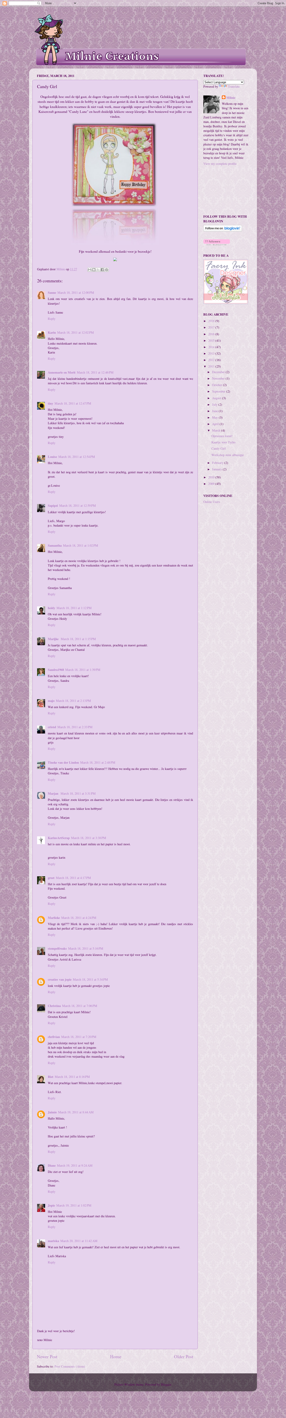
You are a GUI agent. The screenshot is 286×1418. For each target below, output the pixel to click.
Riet (50, 1076)
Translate (234, 86)
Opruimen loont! (222, 436)
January (217, 469)
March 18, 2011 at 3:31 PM (78, 793)
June (215, 411)
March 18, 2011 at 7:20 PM (78, 1037)
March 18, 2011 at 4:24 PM (78, 918)
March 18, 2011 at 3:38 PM (88, 838)
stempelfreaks (57, 948)
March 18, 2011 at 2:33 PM (75, 727)
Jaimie (52, 1112)
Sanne (52, 292)
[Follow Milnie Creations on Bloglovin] (222, 230)
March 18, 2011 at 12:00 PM (75, 292)
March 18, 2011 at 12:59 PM (77, 505)
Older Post (183, 1357)
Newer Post (47, 1357)
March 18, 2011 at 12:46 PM (95, 372)
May (215, 417)
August (217, 398)
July (215, 404)
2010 (211, 477)
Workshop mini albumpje (227, 455)
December (219, 372)
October (217, 385)
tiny (50, 403)
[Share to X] (98, 269)
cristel (52, 727)
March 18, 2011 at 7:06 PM (79, 1006)
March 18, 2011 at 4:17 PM (73, 878)
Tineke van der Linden (63, 762)
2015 (211, 340)
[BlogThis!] (94, 269)
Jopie (51, 1205)
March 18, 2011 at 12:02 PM (75, 332)
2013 (211, 353)
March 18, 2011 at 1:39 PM (82, 670)
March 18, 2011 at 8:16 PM (72, 1077)
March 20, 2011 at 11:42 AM (78, 1241)
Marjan (53, 793)
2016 (211, 334)
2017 (211, 327)
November (219, 378)
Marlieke (54, 917)
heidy (51, 608)
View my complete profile (219, 163)
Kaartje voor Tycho (223, 442)
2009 (211, 484)
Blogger (166, 1384)
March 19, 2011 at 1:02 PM (73, 1205)
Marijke (53, 639)
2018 (211, 321)
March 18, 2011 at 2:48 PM (97, 762)
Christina (54, 1005)
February (218, 463)
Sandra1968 (56, 669)
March (216, 430)
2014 (211, 347)
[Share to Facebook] (102, 269)
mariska (53, 1240)
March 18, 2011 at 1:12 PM (74, 608)
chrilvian (54, 1036)
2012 (211, 360)
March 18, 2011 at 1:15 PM (78, 639)
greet (51, 877)
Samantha (55, 545)
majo (51, 700)
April (216, 424)
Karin (52, 332)
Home (115, 1357)
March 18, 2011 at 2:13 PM (73, 701)
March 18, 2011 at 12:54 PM (76, 457)
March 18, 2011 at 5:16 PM (85, 948)
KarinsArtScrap (59, 837)
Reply (51, 318)
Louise (52, 456)
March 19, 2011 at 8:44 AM (76, 1112)
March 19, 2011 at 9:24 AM (75, 1165)
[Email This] (89, 269)
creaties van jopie (60, 979)
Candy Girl (218, 448)
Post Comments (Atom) (70, 1366)
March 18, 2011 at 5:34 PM (90, 979)
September (219, 391)
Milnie (230, 97)
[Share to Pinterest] (106, 269)
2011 (211, 366)
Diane (52, 1165)
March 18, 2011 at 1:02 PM (80, 545)
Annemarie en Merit (62, 372)
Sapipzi (53, 505)
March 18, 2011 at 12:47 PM (73, 403)
